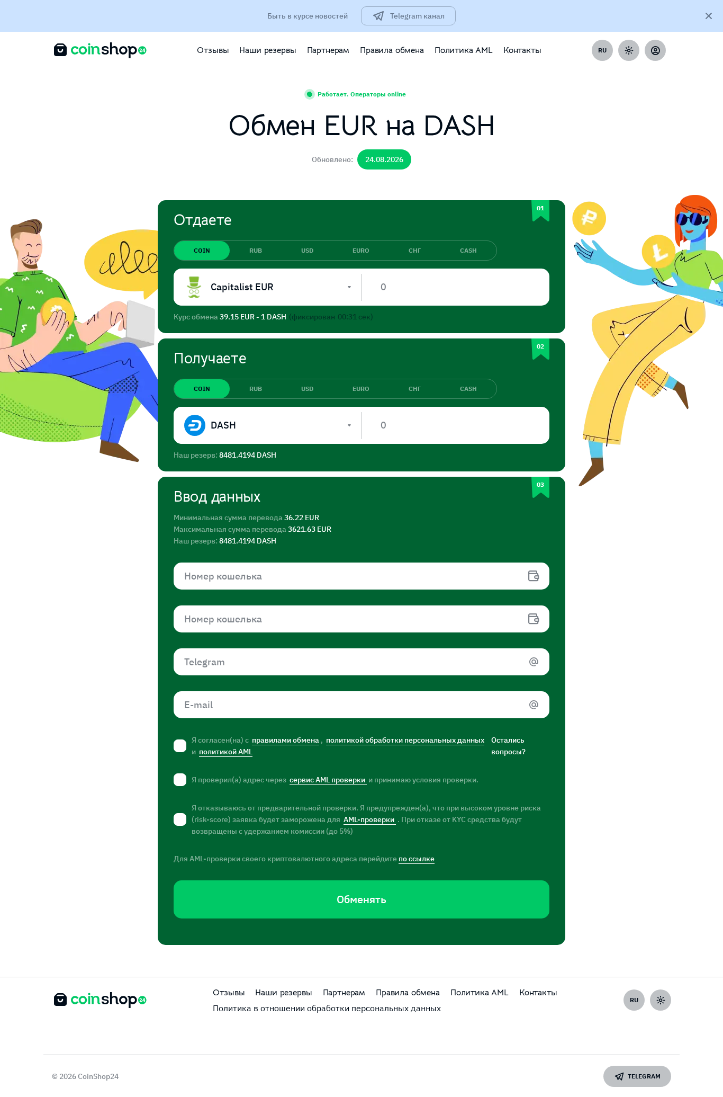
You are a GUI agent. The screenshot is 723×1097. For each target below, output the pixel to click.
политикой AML (225, 751)
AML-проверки (370, 819)
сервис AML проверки (328, 779)
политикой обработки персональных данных (405, 740)
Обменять (361, 899)
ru (602, 50)
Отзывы (213, 50)
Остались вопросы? (508, 745)
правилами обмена (285, 740)
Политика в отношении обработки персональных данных (327, 1008)
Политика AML (464, 50)
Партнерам (328, 50)
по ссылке (417, 858)
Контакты (522, 50)
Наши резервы (267, 50)
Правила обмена (392, 50)
